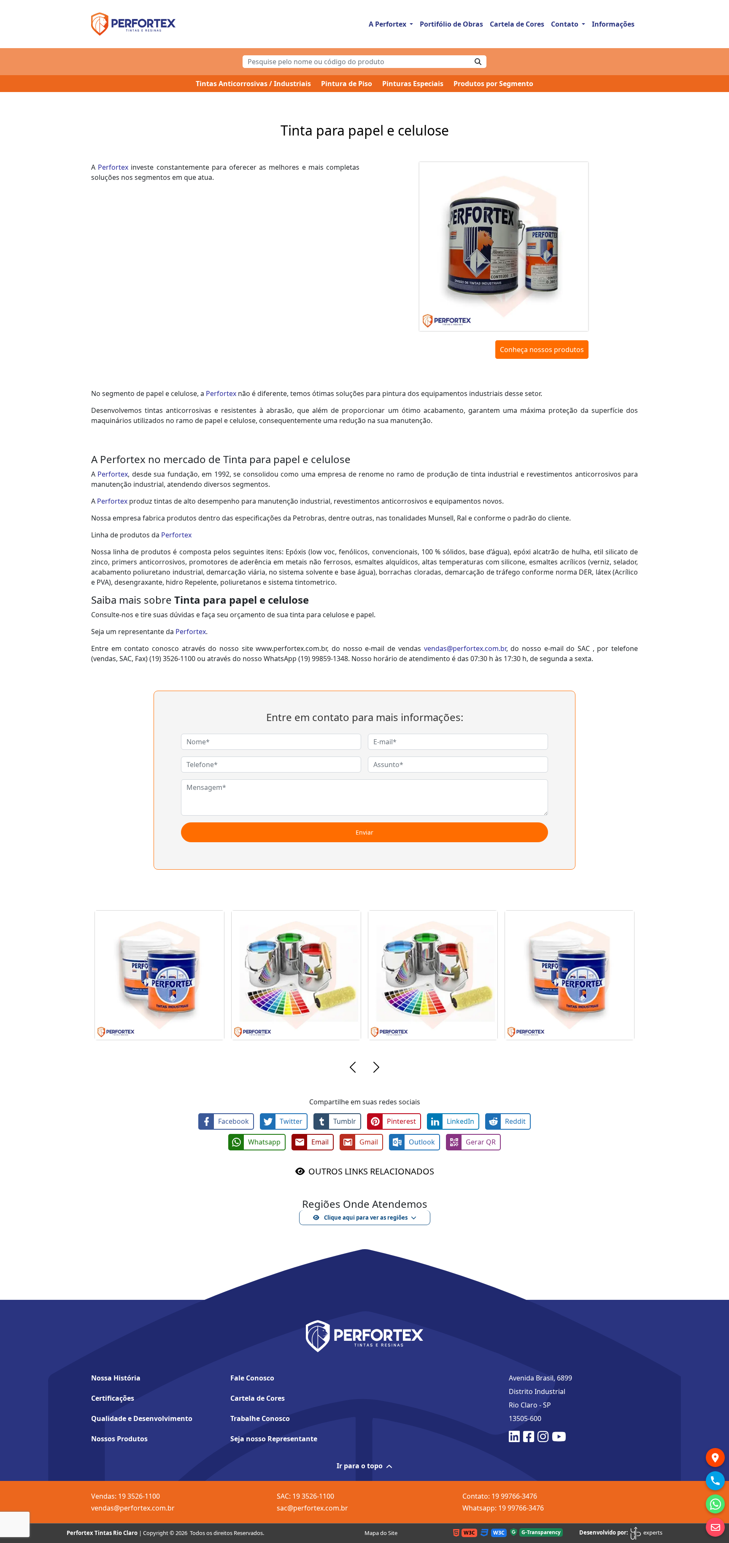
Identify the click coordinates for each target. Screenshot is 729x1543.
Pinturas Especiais (412, 83)
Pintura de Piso (346, 83)
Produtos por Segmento (493, 83)
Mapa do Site (380, 1533)
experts (652, 1532)
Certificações (112, 1398)
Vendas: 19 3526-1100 (125, 1496)
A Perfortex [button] (388, 24)
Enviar (364, 832)
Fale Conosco (252, 1378)
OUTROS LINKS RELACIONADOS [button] (371, 1171)
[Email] (715, 1527)
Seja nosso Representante (273, 1438)
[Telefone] (715, 1480)
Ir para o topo (360, 1465)
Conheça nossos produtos (542, 349)
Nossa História (115, 1378)
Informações (613, 24)
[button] (352, 1068)
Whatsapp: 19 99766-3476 (503, 1508)
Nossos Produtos (119, 1438)
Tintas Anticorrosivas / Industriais (253, 83)
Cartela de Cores (517, 24)
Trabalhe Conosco (260, 1418)
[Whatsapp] (715, 1503)
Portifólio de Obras (451, 24)
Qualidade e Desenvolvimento (141, 1418)
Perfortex (113, 167)
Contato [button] (565, 24)
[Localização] (715, 1457)
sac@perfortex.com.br (312, 1508)
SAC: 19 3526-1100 (305, 1496)
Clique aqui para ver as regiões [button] (365, 1217)
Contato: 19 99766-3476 (499, 1496)
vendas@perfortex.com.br (465, 648)
